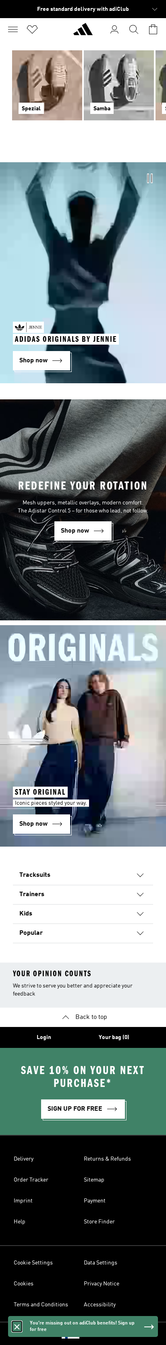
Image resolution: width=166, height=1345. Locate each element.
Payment (95, 1201)
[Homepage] (83, 32)
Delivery (23, 1159)
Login (44, 1037)
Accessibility (100, 1305)
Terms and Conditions (41, 1305)
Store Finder (99, 1222)
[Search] (133, 29)
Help (19, 1222)
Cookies (23, 1284)
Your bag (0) (114, 1037)
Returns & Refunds (107, 1159)
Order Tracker (31, 1180)
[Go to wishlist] (32, 29)
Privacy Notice (101, 1284)
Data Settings (100, 1263)
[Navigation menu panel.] (13, 29)
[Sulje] (17, 1326)
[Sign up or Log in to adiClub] (114, 29)
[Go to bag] (153, 29)
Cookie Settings (33, 1263)
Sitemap (94, 1180)
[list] (83, 90)
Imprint (23, 1201)
